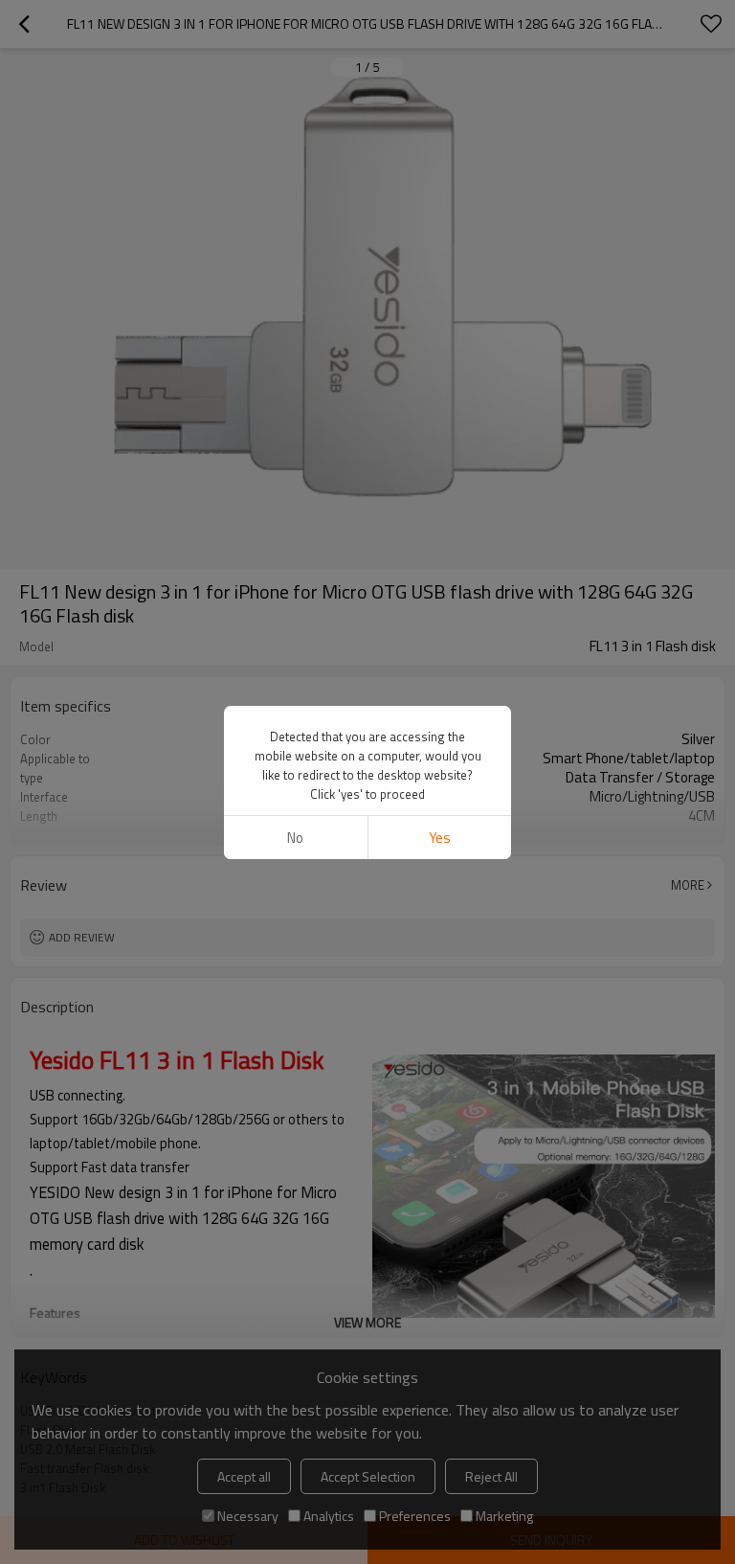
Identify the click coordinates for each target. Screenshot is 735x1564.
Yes (440, 838)
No (295, 838)
